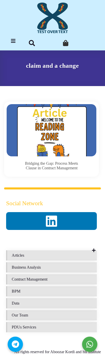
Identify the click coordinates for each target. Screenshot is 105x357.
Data (15, 303)
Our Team (20, 315)
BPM (16, 291)
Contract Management (29, 279)
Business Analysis (26, 267)
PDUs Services (24, 327)
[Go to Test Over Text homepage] (52, 18)
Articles (18, 255)
